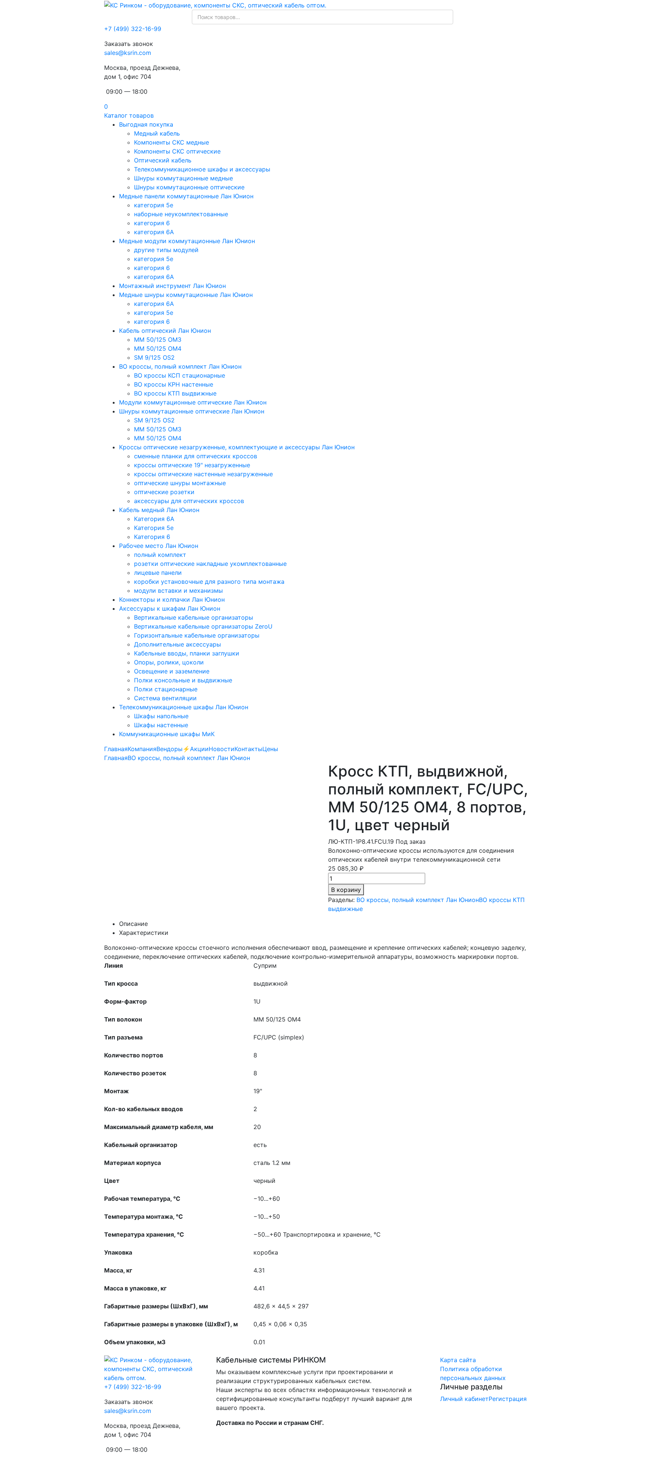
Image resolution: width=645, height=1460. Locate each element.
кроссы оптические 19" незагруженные (192, 465)
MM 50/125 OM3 (157, 339)
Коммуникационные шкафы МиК (167, 734)
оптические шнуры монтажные (180, 483)
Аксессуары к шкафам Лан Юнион (169, 608)
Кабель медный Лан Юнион (159, 510)
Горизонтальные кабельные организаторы (196, 635)
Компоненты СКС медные (171, 142)
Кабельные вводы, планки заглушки (186, 653)
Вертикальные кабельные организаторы (193, 617)
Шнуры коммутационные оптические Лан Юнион (191, 411)
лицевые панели (158, 572)
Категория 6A (154, 519)
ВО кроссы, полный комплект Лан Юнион (180, 366)
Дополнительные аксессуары (177, 644)
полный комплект (160, 554)
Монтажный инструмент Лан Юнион (172, 285)
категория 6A (154, 232)
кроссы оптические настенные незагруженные (203, 474)
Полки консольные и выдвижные (183, 680)
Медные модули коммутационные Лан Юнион (187, 241)
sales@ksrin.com (127, 52)
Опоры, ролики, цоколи (169, 662)
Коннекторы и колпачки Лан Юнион (172, 599)
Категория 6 (152, 536)
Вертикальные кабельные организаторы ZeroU (203, 626)
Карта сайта (458, 1360)
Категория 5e (154, 527)
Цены (270, 749)
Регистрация (508, 1398)
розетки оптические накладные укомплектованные (210, 563)
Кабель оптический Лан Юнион (165, 330)
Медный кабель (157, 133)
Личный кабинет (464, 1398)
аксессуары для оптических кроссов (189, 501)
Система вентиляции (165, 698)
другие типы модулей (166, 250)
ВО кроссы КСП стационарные (179, 375)
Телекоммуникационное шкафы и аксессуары (202, 169)
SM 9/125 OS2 (154, 357)
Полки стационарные (165, 689)
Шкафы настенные (161, 725)
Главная (116, 749)
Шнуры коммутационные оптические (189, 187)
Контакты (248, 749)
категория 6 (152, 223)
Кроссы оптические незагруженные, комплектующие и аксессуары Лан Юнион (237, 447)
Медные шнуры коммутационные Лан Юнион (186, 294)
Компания (142, 749)
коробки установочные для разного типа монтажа (209, 581)
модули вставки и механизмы (178, 590)
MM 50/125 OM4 (157, 348)
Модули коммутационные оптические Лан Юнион (193, 402)
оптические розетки (164, 492)
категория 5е (153, 259)
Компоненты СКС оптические (177, 151)
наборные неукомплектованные (181, 214)
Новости (221, 749)
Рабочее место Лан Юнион (158, 545)
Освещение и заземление (171, 671)
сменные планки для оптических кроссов (195, 456)
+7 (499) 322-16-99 (132, 28)
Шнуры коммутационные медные (183, 178)
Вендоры (169, 749)
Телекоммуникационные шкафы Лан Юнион (183, 707)
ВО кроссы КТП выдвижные (175, 393)
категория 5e (153, 205)
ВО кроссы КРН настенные (173, 384)
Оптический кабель (162, 160)
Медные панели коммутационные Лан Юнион (186, 196)
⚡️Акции (196, 749)
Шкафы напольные (161, 716)
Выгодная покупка (146, 124)
